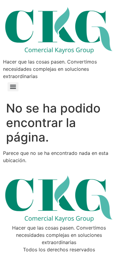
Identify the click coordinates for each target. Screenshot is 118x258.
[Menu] (13, 86)
